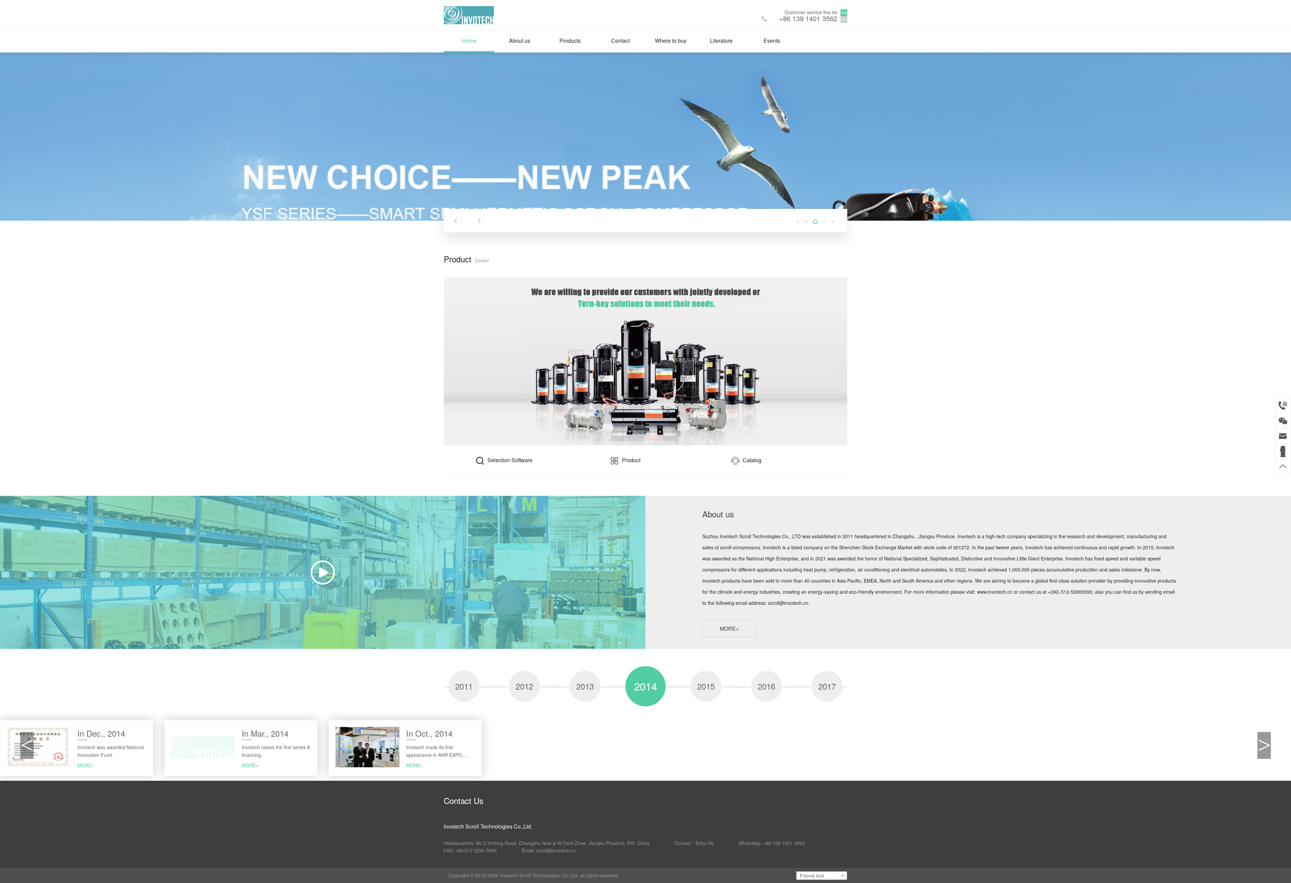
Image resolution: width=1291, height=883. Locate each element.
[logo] (469, 14)
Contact (620, 40)
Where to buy (671, 40)
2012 (524, 686)
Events (772, 40)
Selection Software (510, 460)
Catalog (752, 460)
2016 (766, 686)
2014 (645, 686)
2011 (464, 686)
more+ (729, 628)
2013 (585, 686)
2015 (706, 686)
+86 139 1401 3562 (808, 18)
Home (469, 40)
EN (844, 12)
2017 (827, 686)
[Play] (323, 572)
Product (631, 460)
